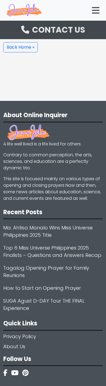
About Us (14, 346)
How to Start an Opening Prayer (42, 288)
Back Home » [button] (20, 47)
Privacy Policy (19, 336)
